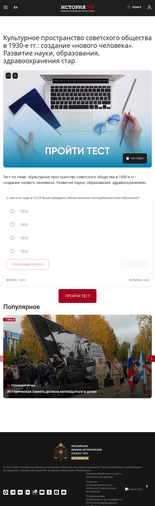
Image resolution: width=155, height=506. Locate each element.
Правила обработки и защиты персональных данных (104, 475)
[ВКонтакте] (20, 492)
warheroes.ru (108, 502)
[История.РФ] (77, 8)
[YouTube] (42, 492)
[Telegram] (12, 492)
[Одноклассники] (49, 492)
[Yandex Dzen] (56, 492)
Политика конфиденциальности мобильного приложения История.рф (101, 486)
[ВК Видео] (27, 492)
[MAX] (5, 492)
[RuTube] (34, 492)
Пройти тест (77, 295)
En (16, 7)
